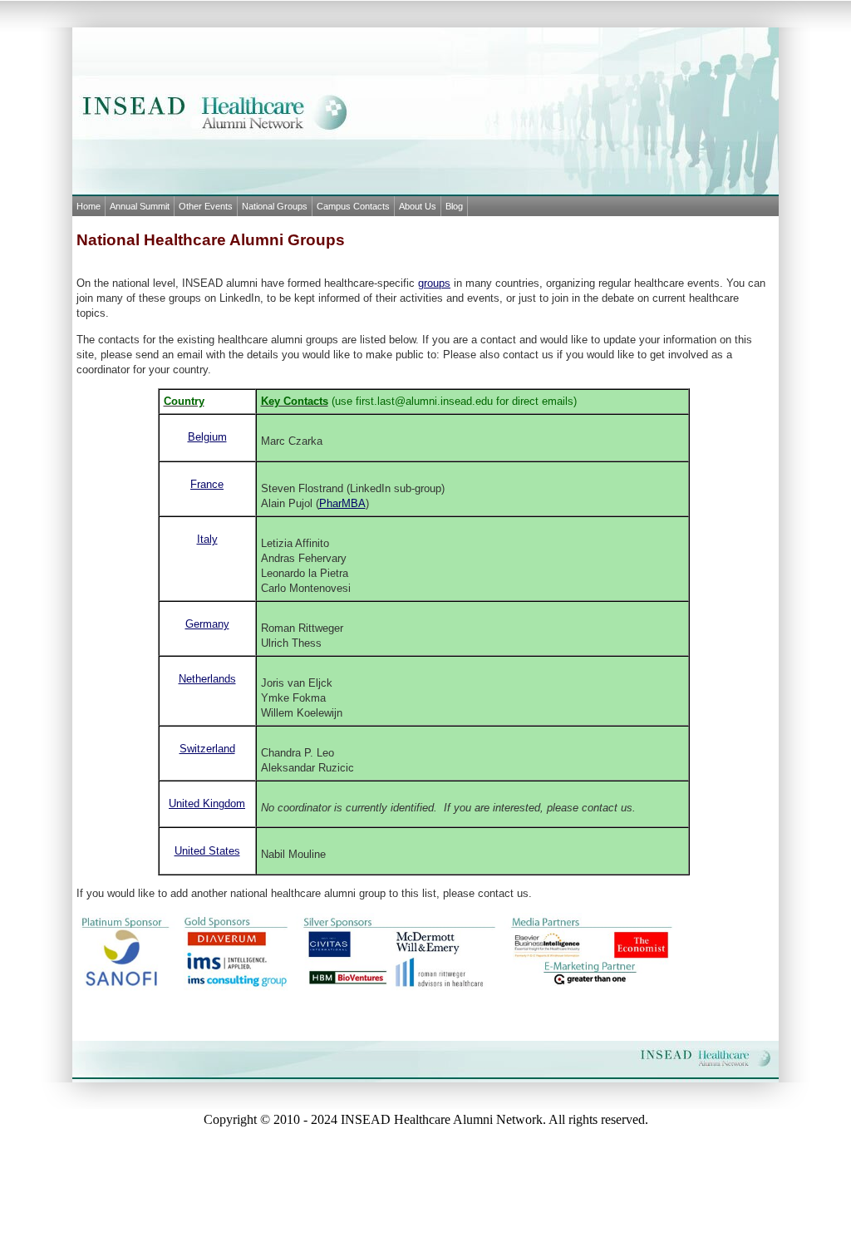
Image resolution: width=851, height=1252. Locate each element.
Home (88, 206)
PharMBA (342, 503)
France (207, 484)
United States (207, 851)
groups (434, 283)
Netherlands (207, 679)
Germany (207, 624)
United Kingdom (207, 803)
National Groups (274, 206)
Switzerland (207, 748)
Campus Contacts (353, 206)
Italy (207, 539)
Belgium (207, 437)
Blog (454, 206)
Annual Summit (140, 206)
